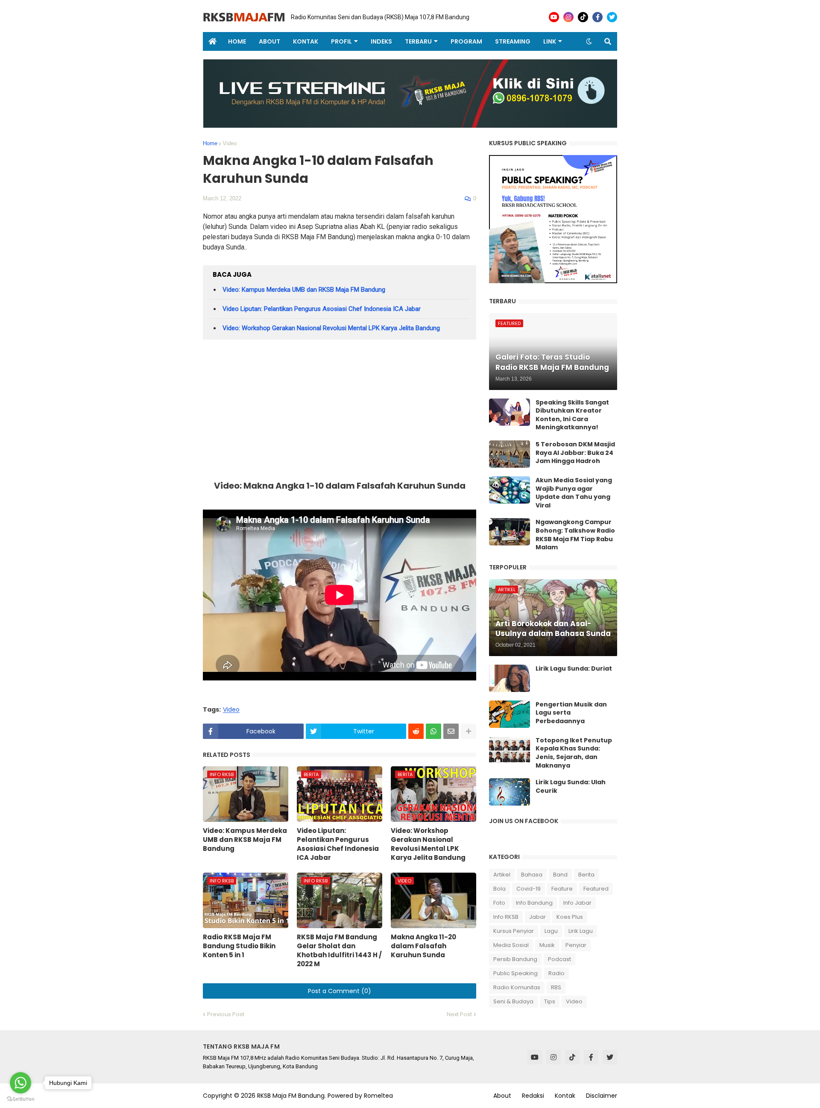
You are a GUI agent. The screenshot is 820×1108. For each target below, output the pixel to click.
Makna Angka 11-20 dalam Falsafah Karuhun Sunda (423, 945)
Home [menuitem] (237, 41)
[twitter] (612, 17)
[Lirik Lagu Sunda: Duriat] (509, 678)
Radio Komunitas (516, 987)
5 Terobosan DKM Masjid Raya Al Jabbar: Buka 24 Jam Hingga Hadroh (575, 452)
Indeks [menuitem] (381, 41)
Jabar (537, 917)
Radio (556, 973)
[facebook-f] (597, 17)
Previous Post (225, 1014)
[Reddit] (416, 731)
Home (210, 143)
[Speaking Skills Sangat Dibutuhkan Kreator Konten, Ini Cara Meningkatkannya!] (509, 412)
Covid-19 (528, 889)
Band (560, 875)
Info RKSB (505, 917)
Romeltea (378, 1095)
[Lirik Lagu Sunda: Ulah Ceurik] (509, 792)
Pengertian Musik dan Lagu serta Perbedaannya (571, 713)
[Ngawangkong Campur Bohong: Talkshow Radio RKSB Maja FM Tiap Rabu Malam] (509, 531)
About (502, 1095)
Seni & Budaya (513, 1001)
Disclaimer (601, 1095)
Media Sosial (511, 945)
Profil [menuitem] (341, 41)
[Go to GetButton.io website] (20, 1099)
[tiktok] (583, 17)
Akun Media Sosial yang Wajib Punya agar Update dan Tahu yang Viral (574, 493)
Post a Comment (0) (339, 991)
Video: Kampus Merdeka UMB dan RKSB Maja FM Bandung (304, 289)
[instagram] (568, 17)
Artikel (501, 875)
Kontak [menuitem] (305, 41)
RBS (556, 987)
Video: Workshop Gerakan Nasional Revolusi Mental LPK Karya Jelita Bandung (331, 328)
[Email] (451, 731)
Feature (562, 889)
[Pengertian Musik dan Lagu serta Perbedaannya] (509, 714)
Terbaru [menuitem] (418, 41)
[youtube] (554, 17)
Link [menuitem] (549, 41)
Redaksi (533, 1095)
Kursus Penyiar (513, 931)
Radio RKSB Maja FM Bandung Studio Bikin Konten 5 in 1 (239, 945)
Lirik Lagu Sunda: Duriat (574, 669)
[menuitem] (212, 41)
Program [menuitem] (466, 41)
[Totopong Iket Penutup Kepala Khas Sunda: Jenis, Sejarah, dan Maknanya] (509, 750)
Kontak (565, 1095)
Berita (586, 875)
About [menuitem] (269, 41)
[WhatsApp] (433, 731)
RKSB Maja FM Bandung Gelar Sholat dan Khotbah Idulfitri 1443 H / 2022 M (339, 950)
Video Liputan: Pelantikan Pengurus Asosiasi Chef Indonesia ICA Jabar (322, 309)
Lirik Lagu (580, 931)
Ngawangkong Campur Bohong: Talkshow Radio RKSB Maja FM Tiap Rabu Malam (575, 534)
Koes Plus (569, 917)
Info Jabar (577, 903)
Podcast (559, 959)
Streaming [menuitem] (512, 41)
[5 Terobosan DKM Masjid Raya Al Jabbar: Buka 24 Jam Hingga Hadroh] (509, 454)
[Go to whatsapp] (20, 1082)
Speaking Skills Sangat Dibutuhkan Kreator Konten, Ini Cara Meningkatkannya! (572, 415)
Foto (499, 903)
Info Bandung (534, 903)
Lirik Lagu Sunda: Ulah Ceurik (571, 786)
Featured (596, 889)
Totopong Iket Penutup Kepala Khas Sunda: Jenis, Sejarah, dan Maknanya (574, 753)
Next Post (459, 1014)
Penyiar (575, 945)
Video (230, 143)
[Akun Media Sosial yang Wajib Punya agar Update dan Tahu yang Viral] (509, 490)
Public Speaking (515, 973)
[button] (589, 41)
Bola (499, 889)
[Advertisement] (339, 412)
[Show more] (468, 731)
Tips (549, 1001)
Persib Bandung (515, 959)
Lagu (551, 931)
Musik (547, 945)
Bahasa (531, 875)
